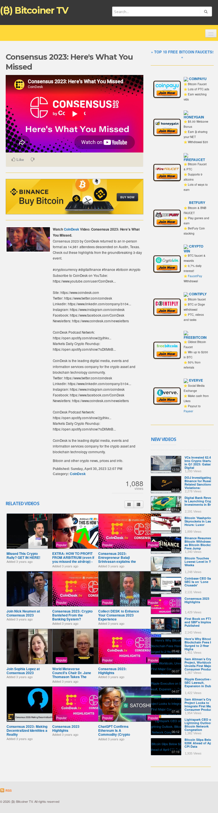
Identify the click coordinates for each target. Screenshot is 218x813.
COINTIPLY (198, 293)
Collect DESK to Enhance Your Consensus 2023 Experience (118, 615)
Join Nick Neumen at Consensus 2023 (23, 613)
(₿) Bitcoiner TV (34, 10)
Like (19, 160)
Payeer (188, 411)
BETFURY (197, 202)
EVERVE (196, 380)
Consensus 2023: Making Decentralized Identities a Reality (27, 730)
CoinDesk (71, 229)
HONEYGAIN (194, 117)
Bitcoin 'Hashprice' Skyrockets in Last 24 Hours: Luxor (200, 521)
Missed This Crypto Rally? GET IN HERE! (23, 555)
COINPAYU (198, 78)
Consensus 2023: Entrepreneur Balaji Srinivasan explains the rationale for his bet (117, 559)
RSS (8, 790)
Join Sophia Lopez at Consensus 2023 (23, 670)
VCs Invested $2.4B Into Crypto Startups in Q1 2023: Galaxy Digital (200, 462)
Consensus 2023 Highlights (65, 728)
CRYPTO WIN (193, 249)
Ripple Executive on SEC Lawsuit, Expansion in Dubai (199, 682)
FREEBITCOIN (195, 337)
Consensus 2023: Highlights (112, 670)
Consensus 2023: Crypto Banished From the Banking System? (72, 615)
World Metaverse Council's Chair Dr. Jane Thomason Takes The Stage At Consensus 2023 (73, 675)
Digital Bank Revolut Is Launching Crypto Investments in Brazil (200, 501)
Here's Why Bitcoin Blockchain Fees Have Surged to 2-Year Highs (201, 644)
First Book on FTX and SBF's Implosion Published (200, 622)
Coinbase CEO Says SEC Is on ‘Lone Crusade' (199, 581)
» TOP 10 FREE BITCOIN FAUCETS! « (182, 54)
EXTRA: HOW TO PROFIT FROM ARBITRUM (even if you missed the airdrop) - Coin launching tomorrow (73, 559)
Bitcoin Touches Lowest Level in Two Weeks (200, 561)
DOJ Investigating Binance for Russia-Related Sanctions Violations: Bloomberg (199, 484)
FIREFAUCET (194, 159)
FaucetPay (195, 276)
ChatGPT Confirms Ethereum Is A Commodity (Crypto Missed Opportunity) (114, 732)
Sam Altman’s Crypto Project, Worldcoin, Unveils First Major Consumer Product (200, 664)
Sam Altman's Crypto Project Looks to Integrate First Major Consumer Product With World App (200, 706)
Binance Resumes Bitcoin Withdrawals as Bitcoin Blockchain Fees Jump (201, 543)
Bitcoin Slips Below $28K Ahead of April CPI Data (199, 743)
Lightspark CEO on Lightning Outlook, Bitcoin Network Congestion (199, 724)
